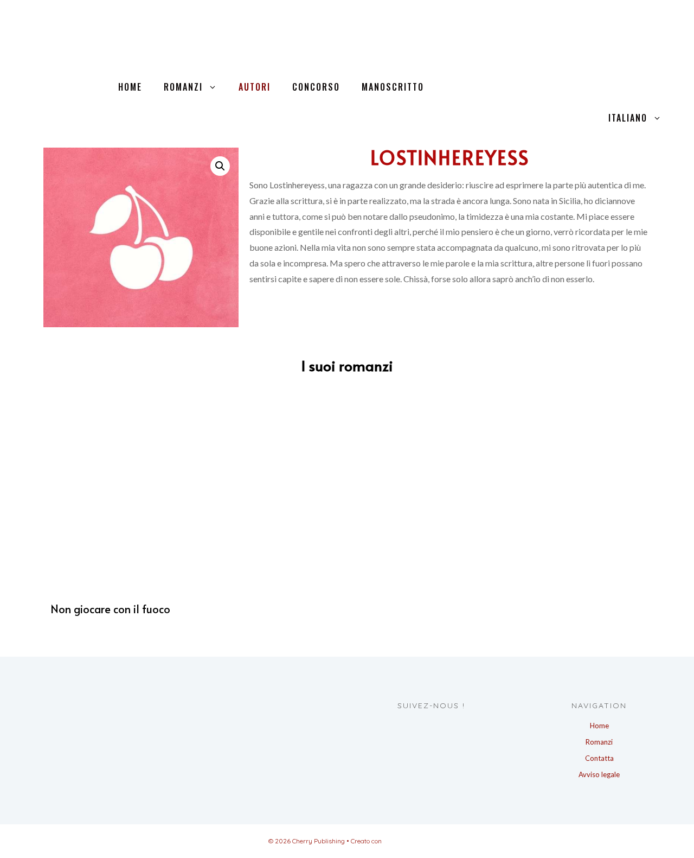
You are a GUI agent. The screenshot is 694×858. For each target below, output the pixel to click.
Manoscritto (393, 86)
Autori (255, 86)
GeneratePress (404, 841)
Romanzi (183, 86)
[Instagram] (439, 728)
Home (130, 86)
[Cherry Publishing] (103, 24)
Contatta (599, 758)
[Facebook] (419, 728)
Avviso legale (599, 774)
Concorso (316, 86)
